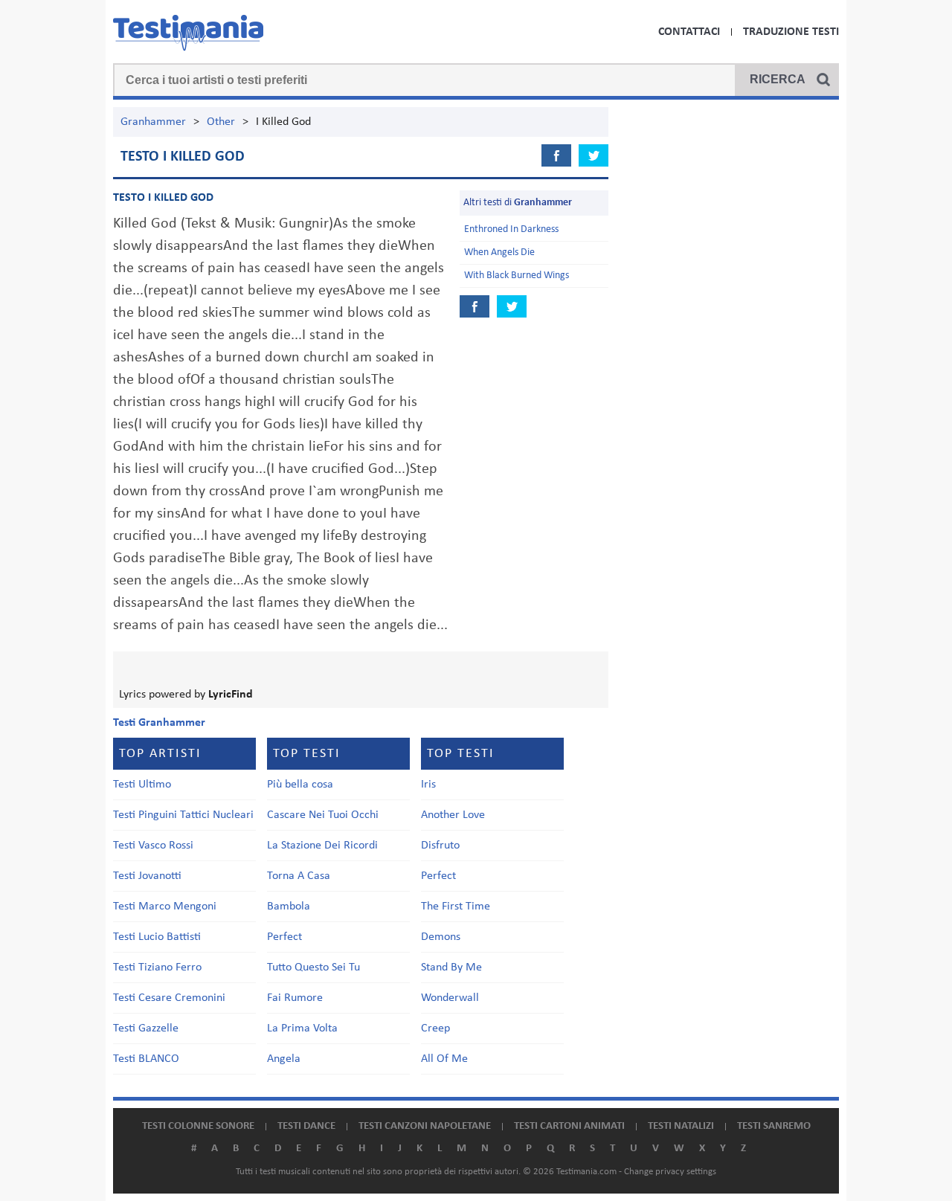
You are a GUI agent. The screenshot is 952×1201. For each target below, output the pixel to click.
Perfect (284, 937)
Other (221, 122)
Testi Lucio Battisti (157, 937)
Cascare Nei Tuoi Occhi (323, 815)
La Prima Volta (302, 1028)
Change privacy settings (670, 1171)
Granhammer (153, 122)
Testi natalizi (681, 1126)
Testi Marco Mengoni (164, 906)
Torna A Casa (298, 876)
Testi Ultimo (142, 785)
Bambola (288, 906)
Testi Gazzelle (145, 1028)
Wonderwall (450, 998)
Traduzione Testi (791, 32)
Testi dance (306, 1126)
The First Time (455, 906)
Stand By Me (451, 967)
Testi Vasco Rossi (153, 845)
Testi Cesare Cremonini (169, 998)
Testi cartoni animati (569, 1126)
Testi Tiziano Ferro (157, 967)
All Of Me (444, 1059)
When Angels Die (499, 252)
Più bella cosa (300, 785)
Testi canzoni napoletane (424, 1126)
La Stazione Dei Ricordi (322, 845)
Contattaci (689, 32)
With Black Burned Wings (516, 275)
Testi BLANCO (146, 1059)
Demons (440, 937)
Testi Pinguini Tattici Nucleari (183, 815)
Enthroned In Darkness (511, 229)
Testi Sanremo (774, 1126)
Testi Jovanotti (147, 876)
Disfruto (440, 845)
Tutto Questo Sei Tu (313, 967)
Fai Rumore (295, 998)
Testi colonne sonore (198, 1126)
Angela (283, 1059)
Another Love (453, 815)
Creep (435, 1028)
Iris (428, 785)
